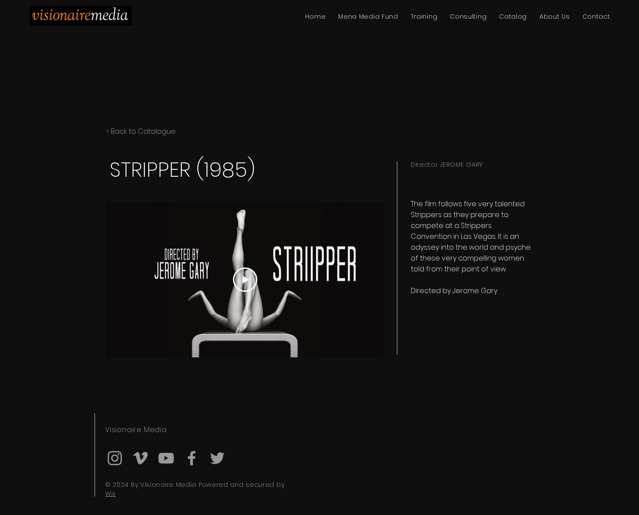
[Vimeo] (140, 458)
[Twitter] (217, 458)
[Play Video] (245, 279)
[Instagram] (114, 458)
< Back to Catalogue (141, 131)
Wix (110, 493)
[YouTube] (166, 458)
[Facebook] (191, 458)
